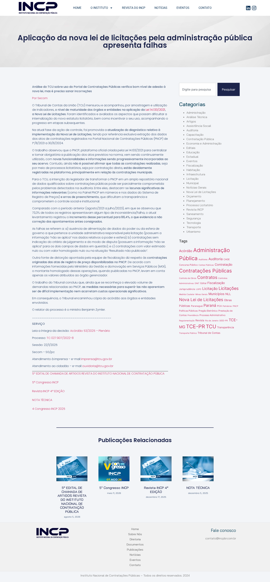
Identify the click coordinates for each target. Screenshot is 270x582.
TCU (211, 326)
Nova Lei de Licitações (201, 192)
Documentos (135, 544)
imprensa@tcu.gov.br (96, 359)
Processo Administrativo (212, 315)
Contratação (223, 264)
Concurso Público (188, 264)
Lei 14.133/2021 (155, 110)
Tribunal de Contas (209, 332)
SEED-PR (223, 320)
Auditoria (192, 130)
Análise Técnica (196, 117)
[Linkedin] (248, 8)
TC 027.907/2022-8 (60, 338)
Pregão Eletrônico (208, 310)
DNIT (197, 283)
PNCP (235, 306)
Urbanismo (193, 231)
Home (77, 8)
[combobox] (197, 89)
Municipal (192, 183)
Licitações (229, 288)
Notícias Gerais (196, 187)
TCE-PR (195, 326)
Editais (190, 148)
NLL (228, 294)
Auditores (203, 259)
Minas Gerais (201, 294)
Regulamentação (187, 320)
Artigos (191, 121)
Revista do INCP (133, 8)
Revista (199, 320)
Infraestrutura (195, 174)
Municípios (216, 294)
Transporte (193, 227)
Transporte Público (188, 333)
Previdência (193, 315)
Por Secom (40, 98)
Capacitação (195, 134)
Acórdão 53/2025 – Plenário (90, 331)
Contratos (207, 277)
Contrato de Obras (187, 278)
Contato (205, 8)
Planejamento (195, 201)
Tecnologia (193, 223)
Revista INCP (195, 209)
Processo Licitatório (199, 205)
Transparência (225, 327)
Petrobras (227, 306)
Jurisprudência (187, 289)
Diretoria (135, 539)
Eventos (183, 8)
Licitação (192, 178)
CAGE (227, 259)
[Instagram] (254, 8)
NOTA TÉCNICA (42, 400)
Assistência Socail (198, 126)
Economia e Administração (204, 143)
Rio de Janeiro (211, 320)
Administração (196, 112)
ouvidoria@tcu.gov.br (97, 366)
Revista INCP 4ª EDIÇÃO (48, 391)
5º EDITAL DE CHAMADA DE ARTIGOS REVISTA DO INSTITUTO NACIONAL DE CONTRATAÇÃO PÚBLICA (98, 373)
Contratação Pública (200, 139)
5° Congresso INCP (45, 382)
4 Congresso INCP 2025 (48, 409)
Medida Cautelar (187, 294)
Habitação (193, 170)
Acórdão (185, 251)
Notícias (160, 8)
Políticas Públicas (188, 310)
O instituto (99, 8)
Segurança (193, 218)
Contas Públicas (206, 265)
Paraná (210, 305)
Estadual (192, 156)
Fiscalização (194, 165)
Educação (193, 152)
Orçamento (193, 196)
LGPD (198, 289)
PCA (219, 306)
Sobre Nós (135, 534)
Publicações (135, 549)
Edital (203, 283)
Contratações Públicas (205, 271)
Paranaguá (197, 306)
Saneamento (195, 214)
